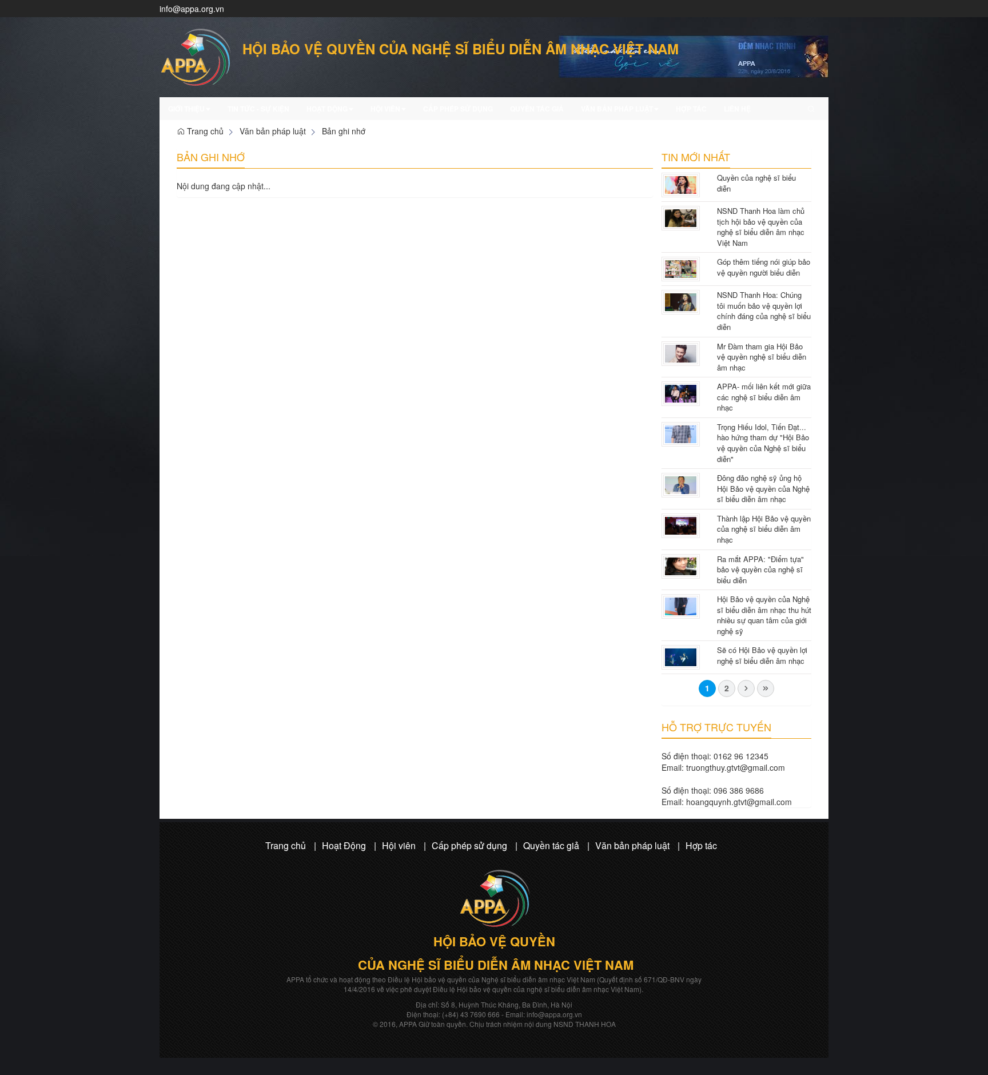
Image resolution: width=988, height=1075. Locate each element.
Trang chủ (204, 131)
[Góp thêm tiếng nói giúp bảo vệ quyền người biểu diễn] (681, 267)
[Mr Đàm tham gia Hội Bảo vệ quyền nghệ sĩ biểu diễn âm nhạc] (681, 352)
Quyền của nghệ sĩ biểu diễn (756, 183)
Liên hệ (737, 108)
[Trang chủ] (693, 55)
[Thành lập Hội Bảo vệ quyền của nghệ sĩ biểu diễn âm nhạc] (681, 524)
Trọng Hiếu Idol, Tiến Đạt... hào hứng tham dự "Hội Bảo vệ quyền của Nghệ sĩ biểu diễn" (763, 442)
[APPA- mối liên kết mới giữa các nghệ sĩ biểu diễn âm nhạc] (681, 392)
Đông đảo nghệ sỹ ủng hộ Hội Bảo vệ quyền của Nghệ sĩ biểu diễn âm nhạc (763, 488)
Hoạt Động (344, 845)
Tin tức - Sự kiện (258, 108)
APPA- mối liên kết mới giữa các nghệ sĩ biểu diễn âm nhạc (764, 397)
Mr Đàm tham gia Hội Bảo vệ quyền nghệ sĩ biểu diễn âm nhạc (761, 357)
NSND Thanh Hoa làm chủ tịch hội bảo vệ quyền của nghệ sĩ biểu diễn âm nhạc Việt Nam (760, 226)
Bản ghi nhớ (343, 131)
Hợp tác (691, 108)
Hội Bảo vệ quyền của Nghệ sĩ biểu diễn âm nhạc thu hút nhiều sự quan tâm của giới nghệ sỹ (764, 615)
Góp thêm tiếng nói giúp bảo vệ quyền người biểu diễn (763, 267)
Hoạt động (327, 108)
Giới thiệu (186, 108)
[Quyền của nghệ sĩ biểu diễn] (681, 183)
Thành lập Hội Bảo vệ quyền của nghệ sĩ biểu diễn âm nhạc (764, 529)
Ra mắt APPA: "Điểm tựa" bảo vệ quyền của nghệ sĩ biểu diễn (760, 570)
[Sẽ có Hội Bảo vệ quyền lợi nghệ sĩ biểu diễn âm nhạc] (681, 656)
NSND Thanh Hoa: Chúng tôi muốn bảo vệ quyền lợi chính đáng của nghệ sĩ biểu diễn (764, 310)
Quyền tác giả (537, 108)
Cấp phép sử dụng (458, 108)
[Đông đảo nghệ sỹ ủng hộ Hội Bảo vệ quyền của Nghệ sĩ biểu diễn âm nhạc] (681, 483)
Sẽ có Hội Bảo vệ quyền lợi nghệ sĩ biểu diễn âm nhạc (762, 655)
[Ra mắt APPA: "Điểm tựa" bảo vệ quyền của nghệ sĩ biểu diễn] (681, 565)
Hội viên (385, 108)
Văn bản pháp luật (617, 108)
